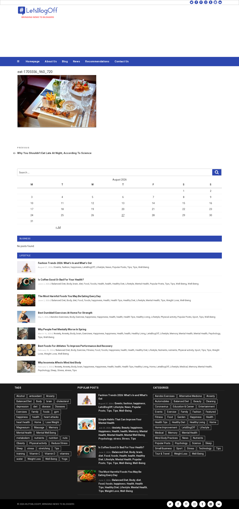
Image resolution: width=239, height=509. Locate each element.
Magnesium (23, 427)
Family (184, 411)
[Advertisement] (154, 30)
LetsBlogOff (88, 267)
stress (68, 370)
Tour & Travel (162, 453)
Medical (184, 366)
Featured (211, 411)
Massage (39, 427)
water (19, 459)
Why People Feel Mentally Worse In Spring (62, 329)
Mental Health (142, 283)
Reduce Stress (59, 443)
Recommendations (97, 61)
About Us (51, 61)
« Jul (58, 227)
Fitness (90, 350)
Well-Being (143, 267)
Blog (65, 61)
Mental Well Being (46, 432)
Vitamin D (50, 453)
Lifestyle (100, 267)
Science (196, 443)
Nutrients (162, 350)
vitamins (64, 453)
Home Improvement (166, 427)
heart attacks (51, 417)
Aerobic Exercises (59, 317)
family (34, 411)
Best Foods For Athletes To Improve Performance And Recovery (75, 346)
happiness (76, 267)
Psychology (214, 333)
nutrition (53, 438)
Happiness (102, 317)
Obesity (20, 443)
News (76, 61)
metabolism (23, 438)
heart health (23, 422)
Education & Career (183, 406)
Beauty (125, 427)
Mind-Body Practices (166, 438)
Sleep (53, 370)
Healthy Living (143, 317)
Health (101, 283)
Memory (174, 333)
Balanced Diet (59, 283)
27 (123, 215)
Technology (205, 448)
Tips (129, 267)
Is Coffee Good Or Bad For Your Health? (61, 279)
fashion (66, 267)
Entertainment (207, 406)
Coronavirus (161, 406)
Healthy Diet (118, 283)
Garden (181, 417)
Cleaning (211, 401)
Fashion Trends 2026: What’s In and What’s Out (65, 263)
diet (81, 283)
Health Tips (116, 300)
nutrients (172, 350)
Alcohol (20, 396)
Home (152, 366)
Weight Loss (172, 300)
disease (46, 406)
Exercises (87, 333)
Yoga (64, 459)
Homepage (33, 61)
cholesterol (63, 401)
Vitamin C (34, 453)
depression (22, 406)
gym (56, 411)
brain (75, 283)
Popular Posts (119, 267)
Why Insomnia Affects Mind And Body (59, 362)
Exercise (80, 317)
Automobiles (162, 401)
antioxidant (35, 396)
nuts (65, 438)
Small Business (163, 448)
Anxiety (57, 333)
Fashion (197, 411)
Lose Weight (52, 422)
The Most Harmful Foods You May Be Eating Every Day (69, 296)
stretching (44, 448)
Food (86, 283)
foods (93, 283)
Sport (195, 317)
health (108, 283)
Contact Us (122, 61)
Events (57, 267)
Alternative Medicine (190, 396)
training (20, 453)
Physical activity (168, 317)
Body (69, 283)
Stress (60, 370)
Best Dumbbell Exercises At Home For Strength (65, 312)
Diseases (60, 406)
